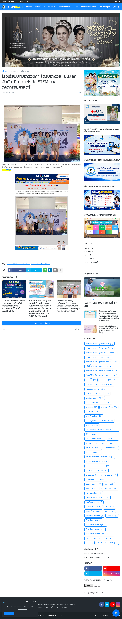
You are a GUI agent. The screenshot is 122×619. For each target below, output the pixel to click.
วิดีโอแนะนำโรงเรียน (94, 515)
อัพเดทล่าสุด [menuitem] (104, 6)
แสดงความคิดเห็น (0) (42, 323)
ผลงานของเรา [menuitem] (64, 6)
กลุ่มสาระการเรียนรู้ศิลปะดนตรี (99, 366)
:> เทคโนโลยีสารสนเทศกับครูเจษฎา (96, 557)
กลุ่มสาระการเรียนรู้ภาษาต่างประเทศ (101, 353)
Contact (20, 2)
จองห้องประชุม (89, 258)
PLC (89, 543)
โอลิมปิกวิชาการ (93, 538)
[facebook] (112, 1)
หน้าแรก (4, 71)
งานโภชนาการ (108, 443)
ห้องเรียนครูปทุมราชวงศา (93, 554)
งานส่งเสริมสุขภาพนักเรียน (97, 466)
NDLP (33, 2)
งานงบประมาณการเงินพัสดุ (98, 402)
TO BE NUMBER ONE (107, 543)
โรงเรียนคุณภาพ (93, 506)
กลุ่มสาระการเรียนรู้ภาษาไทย (98, 357)
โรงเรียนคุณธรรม (94, 502)
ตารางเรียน (88, 248)
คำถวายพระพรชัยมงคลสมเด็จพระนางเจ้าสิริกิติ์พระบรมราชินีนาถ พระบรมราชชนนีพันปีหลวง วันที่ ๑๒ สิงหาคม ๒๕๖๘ (109, 316)
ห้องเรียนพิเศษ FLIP (95, 524)
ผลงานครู (34, 264)
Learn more (22, 609)
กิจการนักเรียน (93, 393)
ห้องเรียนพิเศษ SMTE (96, 534)
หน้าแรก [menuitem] (29, 6)
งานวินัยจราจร (92, 452)
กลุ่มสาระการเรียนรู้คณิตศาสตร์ (20, 71)
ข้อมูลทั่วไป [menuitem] (39, 6)
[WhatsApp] (45, 270)
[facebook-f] (93, 568)
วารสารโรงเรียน (93, 511)
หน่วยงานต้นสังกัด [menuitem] (88, 6)
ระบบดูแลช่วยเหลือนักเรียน (97, 497)
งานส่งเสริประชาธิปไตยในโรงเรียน (99, 457)
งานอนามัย (91, 475)
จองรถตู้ (87, 255)
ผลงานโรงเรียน (93, 493)
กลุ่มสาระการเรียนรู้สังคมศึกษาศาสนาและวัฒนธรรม (101, 371)
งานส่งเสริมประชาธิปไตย (96, 461)
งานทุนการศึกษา (109, 407)
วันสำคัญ (109, 506)
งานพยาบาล (91, 443)
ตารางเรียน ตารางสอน (95, 479)
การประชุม (105, 380)
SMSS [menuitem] (76, 6)
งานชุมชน (91, 407)
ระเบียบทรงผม (89, 251)
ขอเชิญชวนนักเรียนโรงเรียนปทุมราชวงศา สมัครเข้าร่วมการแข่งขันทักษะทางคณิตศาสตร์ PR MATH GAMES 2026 (13, 305)
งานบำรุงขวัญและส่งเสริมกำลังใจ (99, 420)
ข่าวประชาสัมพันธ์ (94, 398)
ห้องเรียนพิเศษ (93, 520)
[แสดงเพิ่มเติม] (60, 270)
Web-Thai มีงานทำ (91, 262)
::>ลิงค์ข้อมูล (6, 170)
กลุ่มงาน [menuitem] (51, 6)
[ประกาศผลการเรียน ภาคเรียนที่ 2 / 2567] (102, 287)
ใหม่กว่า (5, 329)
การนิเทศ (91, 380)
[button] (113, 7)
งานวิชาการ (110, 448)
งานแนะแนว (92, 411)
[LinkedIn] (50, 270)
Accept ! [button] (8, 613)
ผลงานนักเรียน (44, 264)
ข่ (107, 393)
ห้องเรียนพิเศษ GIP (95, 529)
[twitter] (116, 1)
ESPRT (108, 538)
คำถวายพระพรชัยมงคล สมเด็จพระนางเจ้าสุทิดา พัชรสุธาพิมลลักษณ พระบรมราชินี (109, 329)
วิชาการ (109, 511)
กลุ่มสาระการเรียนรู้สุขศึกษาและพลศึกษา (101, 375)
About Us (11, 2)
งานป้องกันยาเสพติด (95, 439)
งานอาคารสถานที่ (108, 475)
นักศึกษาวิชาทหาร (93, 484)
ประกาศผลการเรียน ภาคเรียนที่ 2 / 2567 (100, 304)
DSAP (27, 2)
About (105, 615)
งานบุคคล (92, 425)
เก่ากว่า (77, 329)
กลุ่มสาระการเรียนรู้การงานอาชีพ (99, 343)
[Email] (55, 270)
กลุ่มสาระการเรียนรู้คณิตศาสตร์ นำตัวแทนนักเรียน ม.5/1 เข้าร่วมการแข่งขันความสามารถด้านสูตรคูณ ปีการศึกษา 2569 (68, 305)
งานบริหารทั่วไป (93, 416)
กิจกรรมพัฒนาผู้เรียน (95, 389)
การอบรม (107, 384)
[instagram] (118, 604)
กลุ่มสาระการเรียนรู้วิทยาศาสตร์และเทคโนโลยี (101, 362)
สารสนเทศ (112, 515)
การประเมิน (91, 384)
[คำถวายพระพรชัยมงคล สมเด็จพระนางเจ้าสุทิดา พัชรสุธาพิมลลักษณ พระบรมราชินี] (90, 329)
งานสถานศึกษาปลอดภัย (96, 470)
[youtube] (119, 1)
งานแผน (112, 439)
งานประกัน (91, 434)
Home (4, 2)
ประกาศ (109, 484)
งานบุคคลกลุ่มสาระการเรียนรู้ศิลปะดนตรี (101, 430)
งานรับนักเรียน (93, 448)
